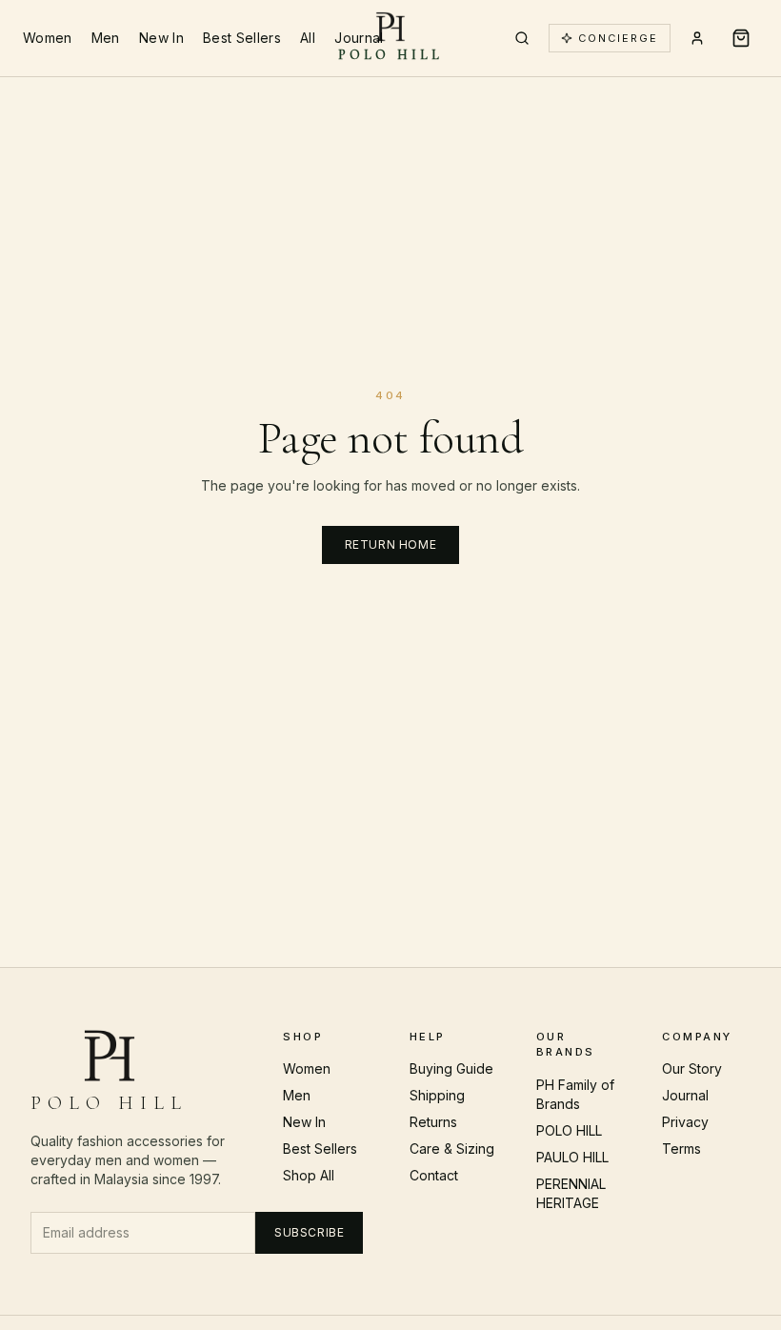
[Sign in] (697, 38)
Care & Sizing (452, 1148)
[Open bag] (741, 38)
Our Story (692, 1068)
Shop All (308, 1175)
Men (105, 38)
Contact (434, 1175)
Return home (391, 544)
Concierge (618, 38)
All (307, 38)
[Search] (522, 38)
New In (161, 38)
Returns (433, 1122)
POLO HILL (569, 1130)
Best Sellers (242, 38)
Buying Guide (451, 1068)
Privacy (685, 1122)
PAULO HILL (572, 1157)
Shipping (437, 1095)
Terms (681, 1148)
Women (47, 38)
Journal (358, 38)
